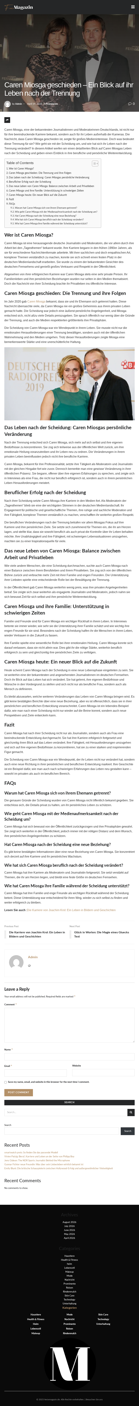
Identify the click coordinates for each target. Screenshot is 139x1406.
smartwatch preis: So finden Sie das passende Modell (31, 1153)
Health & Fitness (69, 1260)
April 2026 (69, 1238)
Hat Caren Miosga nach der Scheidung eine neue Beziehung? (45, 216)
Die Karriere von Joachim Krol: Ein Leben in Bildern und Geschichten (71, 910)
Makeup (69, 1272)
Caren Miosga (36, 301)
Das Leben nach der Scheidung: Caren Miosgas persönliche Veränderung (49, 177)
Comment (10, 1004)
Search (7, 1125)
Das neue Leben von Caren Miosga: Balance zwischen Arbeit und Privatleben (51, 186)
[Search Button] (131, 1112)
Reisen (69, 1288)
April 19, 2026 (34, 104)
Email (8, 1066)
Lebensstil (69, 1268)
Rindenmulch (69, 1292)
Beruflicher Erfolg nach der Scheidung (30, 181)
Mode (70, 1276)
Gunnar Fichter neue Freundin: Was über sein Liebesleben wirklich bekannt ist (43, 1164)
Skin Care (69, 1296)
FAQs (12, 204)
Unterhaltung (69, 1304)
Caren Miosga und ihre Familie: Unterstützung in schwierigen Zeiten (46, 190)
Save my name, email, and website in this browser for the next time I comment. (48, 1082)
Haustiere (69, 1256)
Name (8, 1049)
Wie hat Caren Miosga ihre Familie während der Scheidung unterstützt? (51, 224)
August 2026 (69, 1222)
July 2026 (69, 1226)
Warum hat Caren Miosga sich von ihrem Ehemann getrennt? (46, 208)
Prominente (52, 104)
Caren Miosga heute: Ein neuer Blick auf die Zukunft (38, 195)
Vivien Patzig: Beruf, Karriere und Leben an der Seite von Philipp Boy (39, 1156)
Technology (69, 1300)
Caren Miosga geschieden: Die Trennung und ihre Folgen (40, 173)
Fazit (11, 199)
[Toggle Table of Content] (93, 163)
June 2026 (69, 1230)
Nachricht (70, 1280)
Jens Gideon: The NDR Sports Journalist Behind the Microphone (37, 1160)
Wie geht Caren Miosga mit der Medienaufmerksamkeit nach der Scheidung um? (56, 212)
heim (69, 1264)
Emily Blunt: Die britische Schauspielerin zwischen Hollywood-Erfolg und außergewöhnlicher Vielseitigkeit (58, 1168)
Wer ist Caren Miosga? (21, 168)
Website (76, 1066)
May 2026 (69, 1234)
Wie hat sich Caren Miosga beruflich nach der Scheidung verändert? (49, 220)
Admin (18, 104)
